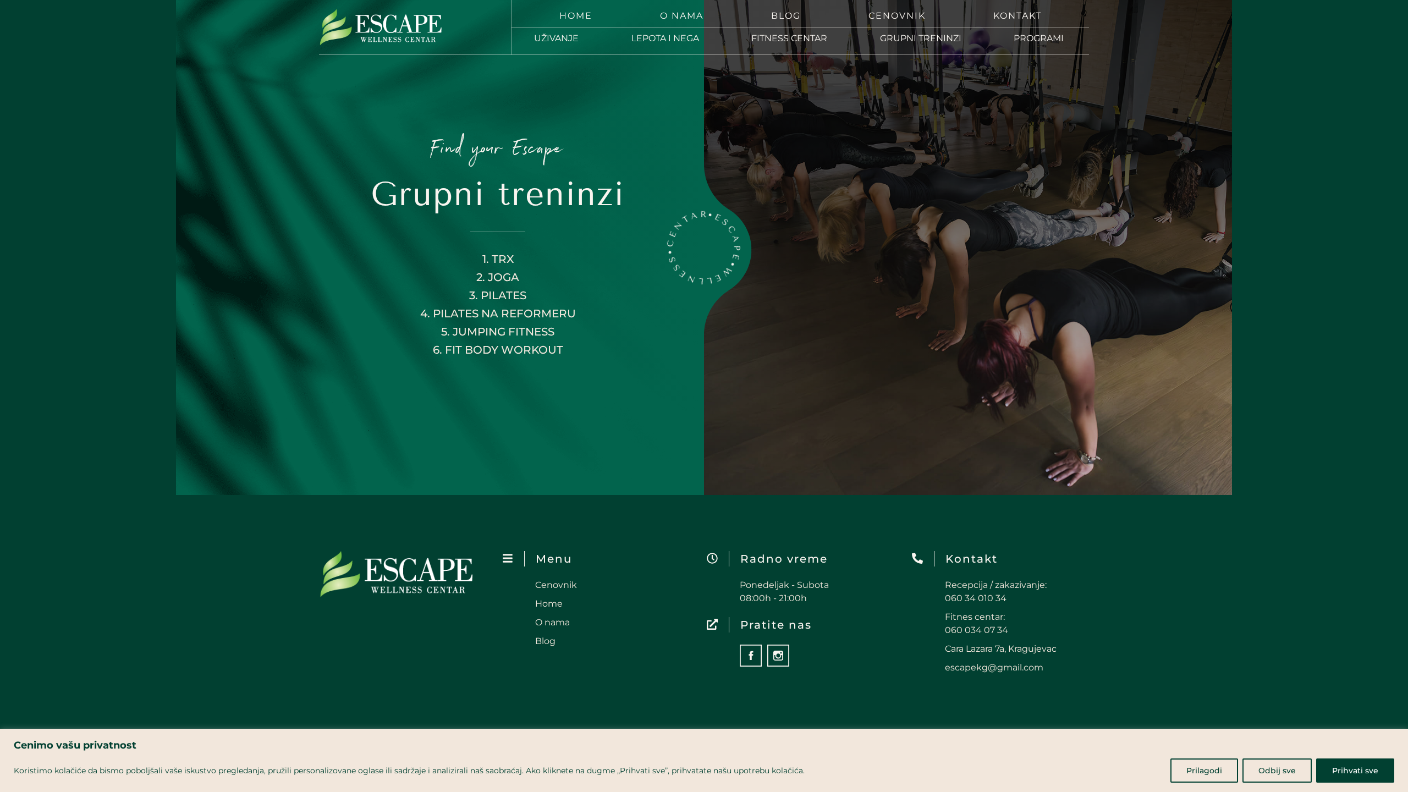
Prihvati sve (1355, 771)
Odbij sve (1277, 771)
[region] (704, 760)
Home (575, 15)
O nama (681, 15)
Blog (786, 15)
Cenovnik (897, 15)
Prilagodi (1204, 771)
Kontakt (1017, 15)
